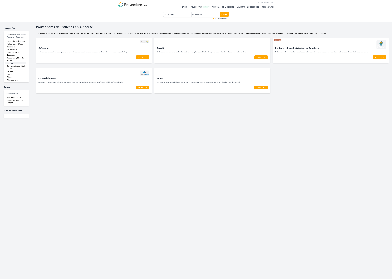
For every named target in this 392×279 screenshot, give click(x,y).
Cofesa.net (43, 48)
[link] (277, 40)
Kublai (160, 78)
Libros (9, 74)
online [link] (206, 7)
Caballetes (11, 47)
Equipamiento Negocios (248, 7)
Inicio (184, 7)
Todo (8, 34)
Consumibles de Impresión (13, 53)
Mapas (9, 77)
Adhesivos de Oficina (15, 44)
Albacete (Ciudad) (14, 97)
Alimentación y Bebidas (223, 7)
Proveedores (196, 7)
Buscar (224, 14)
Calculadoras (12, 50)
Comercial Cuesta (47, 78)
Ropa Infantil (268, 7)
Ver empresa (142, 57)
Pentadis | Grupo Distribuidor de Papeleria (297, 48)
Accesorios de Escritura (16, 41)
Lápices (10, 71)
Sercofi (160, 48)
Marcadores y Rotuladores (12, 81)
